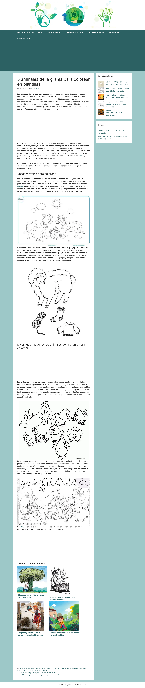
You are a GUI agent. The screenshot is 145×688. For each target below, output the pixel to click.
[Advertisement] (72, 56)
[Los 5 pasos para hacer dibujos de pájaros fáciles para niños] (101, 104)
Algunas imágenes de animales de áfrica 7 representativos (114, 112)
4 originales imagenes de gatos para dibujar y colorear (37, 673)
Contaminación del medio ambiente (29, 32)
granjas (81, 156)
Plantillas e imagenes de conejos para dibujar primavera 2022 (40, 675)
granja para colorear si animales (37, 670)
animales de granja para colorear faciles (33, 668)
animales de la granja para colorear (57, 668)
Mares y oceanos (115, 32)
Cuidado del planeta (53, 32)
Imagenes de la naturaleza (96, 32)
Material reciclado (23, 38)
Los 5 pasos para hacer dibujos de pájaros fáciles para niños (116, 104)
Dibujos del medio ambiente (73, 32)
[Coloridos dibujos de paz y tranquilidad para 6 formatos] (101, 84)
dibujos (23, 527)
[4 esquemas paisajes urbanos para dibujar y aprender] (101, 90)
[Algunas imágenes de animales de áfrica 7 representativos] (101, 112)
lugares (20, 186)
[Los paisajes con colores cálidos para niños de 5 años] (101, 97)
